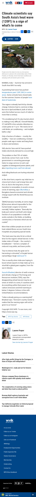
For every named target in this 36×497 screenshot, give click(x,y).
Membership (8, 460)
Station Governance (10, 456)
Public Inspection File (10, 452)
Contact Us (7, 468)
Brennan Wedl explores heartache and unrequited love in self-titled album (15, 396)
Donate (30, 3)
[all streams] (33, 494)
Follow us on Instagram (11, 435)
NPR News (26, 316)
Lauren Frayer (12, 29)
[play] (3, 495)
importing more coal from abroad (17, 168)
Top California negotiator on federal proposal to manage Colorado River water (17, 405)
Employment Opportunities (12, 448)
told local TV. (21, 256)
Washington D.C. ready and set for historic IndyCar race (16, 369)
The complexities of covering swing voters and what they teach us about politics (16, 388)
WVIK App (7, 444)
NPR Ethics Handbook (10, 472)
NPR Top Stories (13, 316)
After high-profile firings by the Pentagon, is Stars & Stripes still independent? (17, 360)
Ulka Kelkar (24, 190)
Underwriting (8, 464)
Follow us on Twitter (10, 431)
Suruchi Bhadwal (8, 272)
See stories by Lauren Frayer (22, 342)
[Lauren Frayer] (6, 333)
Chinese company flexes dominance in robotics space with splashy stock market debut (16, 378)
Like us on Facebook (10, 439)
